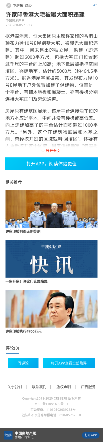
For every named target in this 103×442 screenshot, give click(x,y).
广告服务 (88, 386)
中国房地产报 (25, 433)
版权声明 (63, 386)
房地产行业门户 (26, 437)
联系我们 (39, 386)
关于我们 (15, 386)
